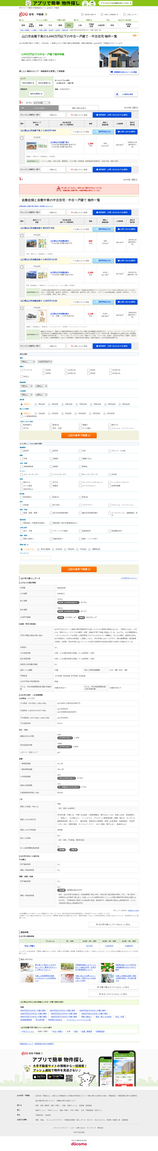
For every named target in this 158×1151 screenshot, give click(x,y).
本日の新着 (45, 549)
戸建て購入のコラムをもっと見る (114, 987)
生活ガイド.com (133, 910)
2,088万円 (129, 946)
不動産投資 (100, 1031)
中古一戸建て (57, 1031)
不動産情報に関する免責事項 (44, 1044)
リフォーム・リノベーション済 (78, 1020)
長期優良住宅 (116, 531)
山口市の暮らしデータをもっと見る (114, 924)
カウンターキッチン (31, 474)
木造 (84, 451)
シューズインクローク (120, 482)
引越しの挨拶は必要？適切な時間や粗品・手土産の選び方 (126, 978)
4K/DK (92, 373)
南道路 (55, 466)
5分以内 (55, 413)
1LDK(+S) (72, 370)
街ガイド (90, 1120)
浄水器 (114, 474)
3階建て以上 (87, 459)
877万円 (89, 946)
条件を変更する (36, 94)
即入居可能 (40, 1020)
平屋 (25, 459)
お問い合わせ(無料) (127, 132)
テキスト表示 (39, 108)
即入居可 (56, 505)
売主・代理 (57, 428)
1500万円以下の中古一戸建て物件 (33, 1014)
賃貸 (76, 1031)
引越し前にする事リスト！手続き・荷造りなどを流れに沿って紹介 (85, 978)
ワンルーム (27, 370)
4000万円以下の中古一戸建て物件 (33, 1017)
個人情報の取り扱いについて (45, 1101)
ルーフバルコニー (89, 486)
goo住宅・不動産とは (43, 1096)
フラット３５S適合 (60, 531)
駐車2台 (56, 425)
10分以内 (82, 413)
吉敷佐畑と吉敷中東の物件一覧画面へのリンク (36, 206)
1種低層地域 (28, 466)
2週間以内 (96, 549)
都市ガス (114, 425)
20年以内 (97, 404)
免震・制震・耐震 (30, 513)
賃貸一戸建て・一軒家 (58, 1105)
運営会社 (100, 1128)
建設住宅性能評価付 (90, 513)
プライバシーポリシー (60, 1128)
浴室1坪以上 (28, 489)
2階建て (85, 425)
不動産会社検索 (69, 1120)
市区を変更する (28, 83)
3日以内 (71, 549)
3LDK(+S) (72, 373)
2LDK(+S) (116, 370)
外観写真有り (58, 539)
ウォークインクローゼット (92, 482)
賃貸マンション (72, 1105)
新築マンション (41, 1110)
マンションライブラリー (54, 1120)
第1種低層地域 (26, 1020)
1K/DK (48, 370)
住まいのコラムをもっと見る (114, 994)
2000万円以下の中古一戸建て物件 (64, 1014)
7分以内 (68, 413)
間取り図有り (28, 539)
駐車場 (81, 1105)
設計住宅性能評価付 (60, 513)
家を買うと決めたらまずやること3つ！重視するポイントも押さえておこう (46, 967)
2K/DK (92, 370)
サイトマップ (91, 1128)
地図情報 (125, 1120)
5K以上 (26, 376)
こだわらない (29, 549)
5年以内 (55, 404)
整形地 (84, 466)
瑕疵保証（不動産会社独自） (34, 523)
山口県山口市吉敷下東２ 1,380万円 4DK (38, 130)
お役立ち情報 (22, 1120)
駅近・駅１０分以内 (103, 1017)
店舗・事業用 (87, 1031)
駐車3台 (85, 497)
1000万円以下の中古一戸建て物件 (92, 1010)
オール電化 (86, 428)
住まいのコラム (100, 1120)
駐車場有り (27, 425)
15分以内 (96, 413)
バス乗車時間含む (30, 416)
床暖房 (55, 486)
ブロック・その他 (118, 451)
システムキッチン (60, 474)
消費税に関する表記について (66, 1101)
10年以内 (68, 404)
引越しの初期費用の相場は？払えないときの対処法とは (45, 978)
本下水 (26, 428)
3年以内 (41, 404)
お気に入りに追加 (80, 115)
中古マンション (28, 1031)
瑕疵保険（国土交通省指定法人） (66, 523)
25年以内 (111, 404)
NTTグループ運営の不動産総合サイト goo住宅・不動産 (39, 8)
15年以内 (83, 404)
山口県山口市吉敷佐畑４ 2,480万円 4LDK (38, 259)
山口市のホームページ (129, 578)
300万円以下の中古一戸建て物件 (33, 1010)
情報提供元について (26, 1044)
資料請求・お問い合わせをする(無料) (113, 115)
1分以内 (41, 413)
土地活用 (48, 1115)
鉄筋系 (26, 451)
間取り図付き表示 (79, 108)
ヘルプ (72, 1128)
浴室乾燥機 (115, 486)
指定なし (27, 404)
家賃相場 (89, 1105)
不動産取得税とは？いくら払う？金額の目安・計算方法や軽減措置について (85, 967)
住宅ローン (98, 1110)
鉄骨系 (55, 451)
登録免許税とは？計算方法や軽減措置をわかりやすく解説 (126, 967)
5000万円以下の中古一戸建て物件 (64, 1017)
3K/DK (48, 373)
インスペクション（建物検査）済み (124, 514)
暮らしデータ (81, 1120)
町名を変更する (45, 83)
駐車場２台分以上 (55, 1020)
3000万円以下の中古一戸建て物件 (94, 1014)
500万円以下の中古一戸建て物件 (62, 1010)
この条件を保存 (127, 94)
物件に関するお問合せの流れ (97, 1096)
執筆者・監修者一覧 (113, 1120)
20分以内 (110, 413)
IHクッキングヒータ (90, 474)
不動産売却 (39, 1115)
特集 (37, 1120)
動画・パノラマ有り (90, 539)
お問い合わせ (80, 1128)
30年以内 (126, 404)
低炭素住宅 (86, 531)
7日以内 (83, 549)
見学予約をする (105, 132)
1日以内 (59, 549)
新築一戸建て (64, 1110)
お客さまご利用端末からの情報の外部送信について (69, 1096)
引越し (42, 1120)
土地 (82, 1110)
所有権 (26, 505)
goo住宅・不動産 (23, 1095)
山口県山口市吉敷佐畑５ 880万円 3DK (37, 228)
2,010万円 (109, 946)
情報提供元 (112, 1096)
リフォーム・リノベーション (122, 428)
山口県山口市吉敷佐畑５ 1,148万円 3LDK (38, 301)
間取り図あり (86, 1017)
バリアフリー (87, 505)
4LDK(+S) (116, 373)
